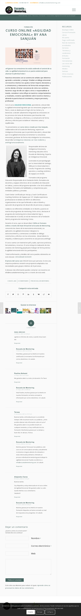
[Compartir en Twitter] (13, 294)
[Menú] (73, 10)
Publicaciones (67, 76)
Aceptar (30, 612)
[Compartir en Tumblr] (33, 294)
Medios (65, 69)
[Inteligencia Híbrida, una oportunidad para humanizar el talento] (79, 308)
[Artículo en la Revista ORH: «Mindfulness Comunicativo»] (31, 310)
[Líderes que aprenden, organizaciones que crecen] (42, 310)
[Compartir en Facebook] (7, 294)
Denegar (40, 612)
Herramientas (67, 61)
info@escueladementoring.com (49, 3)
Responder (17, 343)
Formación (28, 27)
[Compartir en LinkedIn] (28, 294)
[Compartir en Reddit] (43, 294)
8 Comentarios (23, 281)
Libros (64, 35)
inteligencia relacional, (23, 140)
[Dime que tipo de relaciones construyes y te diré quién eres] (37, 310)
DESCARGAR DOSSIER (23, 257)
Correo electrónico (41, 545)
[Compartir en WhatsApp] (18, 294)
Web (33, 553)
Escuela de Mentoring (41, 281)
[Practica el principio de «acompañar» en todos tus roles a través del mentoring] (48, 310)
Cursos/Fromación (68, 32)
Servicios (65, 48)
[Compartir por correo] (48, 294)
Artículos (65, 56)
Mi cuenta (65, 37)
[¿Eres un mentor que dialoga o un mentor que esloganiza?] (8, 310)
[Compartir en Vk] (38, 294)
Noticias (65, 71)
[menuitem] (73, 10)
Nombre (36, 538)
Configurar (50, 612)
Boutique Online (68, 30)
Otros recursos (67, 74)
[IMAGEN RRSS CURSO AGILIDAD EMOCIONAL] (28, 56)
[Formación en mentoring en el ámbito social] (25, 310)
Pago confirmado (68, 40)
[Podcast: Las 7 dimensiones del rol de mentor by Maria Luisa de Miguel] (19, 310)
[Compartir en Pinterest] (23, 294)
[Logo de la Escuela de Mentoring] (16, 11)
